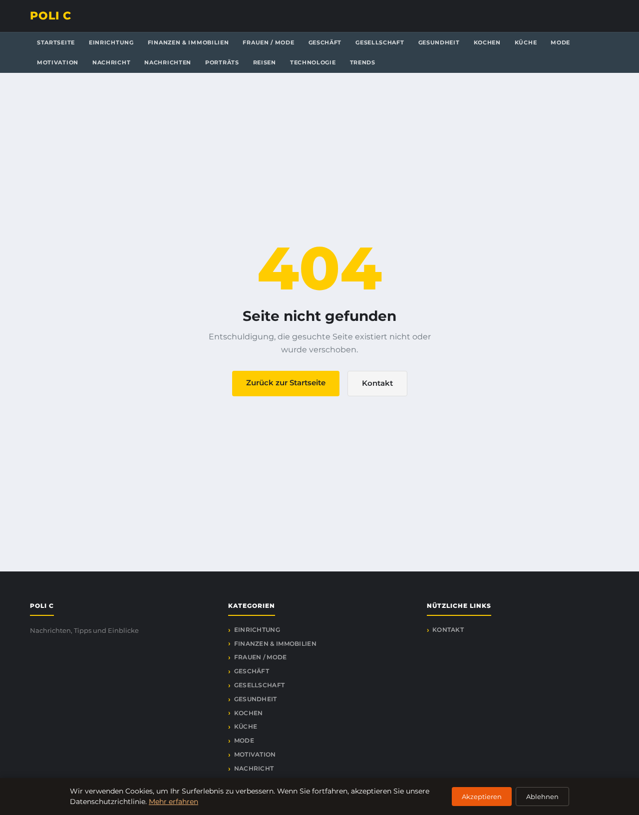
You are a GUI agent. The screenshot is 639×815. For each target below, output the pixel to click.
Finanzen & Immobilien (188, 42)
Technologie (313, 62)
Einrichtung (111, 42)
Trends (362, 62)
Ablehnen (542, 797)
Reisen (264, 62)
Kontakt (377, 383)
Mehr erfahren (173, 801)
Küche (526, 42)
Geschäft (325, 42)
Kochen (487, 42)
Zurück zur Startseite (285, 382)
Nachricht (111, 62)
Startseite (56, 42)
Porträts (222, 62)
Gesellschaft (379, 42)
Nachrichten (167, 62)
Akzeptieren (482, 797)
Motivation (57, 62)
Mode (560, 42)
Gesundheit (439, 42)
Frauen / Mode (268, 42)
